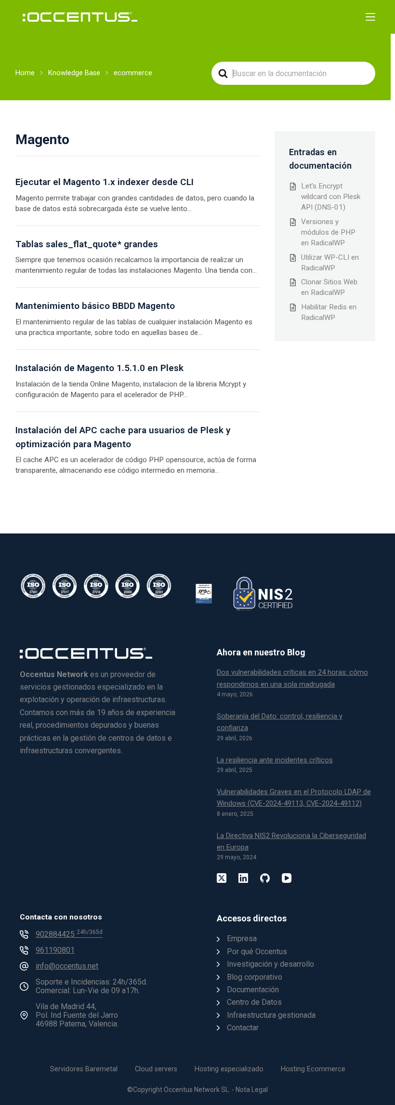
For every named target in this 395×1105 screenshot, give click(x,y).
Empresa (242, 938)
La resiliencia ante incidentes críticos (275, 760)
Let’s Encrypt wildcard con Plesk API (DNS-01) (330, 197)
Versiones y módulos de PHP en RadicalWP (328, 232)
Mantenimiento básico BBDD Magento (95, 305)
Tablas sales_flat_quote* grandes (86, 244)
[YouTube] (286, 878)
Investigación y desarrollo (270, 964)
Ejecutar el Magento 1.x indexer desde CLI (104, 181)
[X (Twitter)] (221, 878)
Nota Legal (252, 1089)
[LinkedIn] (243, 878)
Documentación (253, 989)
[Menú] (370, 17)
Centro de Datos (254, 1002)
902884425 (69, 934)
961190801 (55, 950)
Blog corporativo (254, 977)
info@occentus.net (67, 966)
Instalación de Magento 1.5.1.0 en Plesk (99, 367)
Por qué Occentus (257, 951)
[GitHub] (265, 878)
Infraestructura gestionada (271, 1015)
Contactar (243, 1027)
